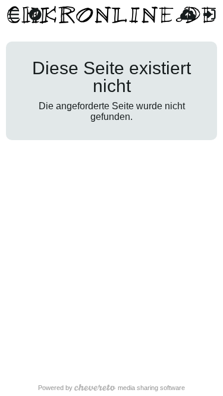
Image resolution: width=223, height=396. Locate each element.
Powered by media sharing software (112, 387)
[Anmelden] (209, 15)
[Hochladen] (188, 15)
